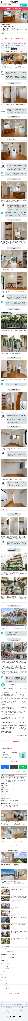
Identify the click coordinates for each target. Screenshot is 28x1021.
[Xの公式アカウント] (17, 1016)
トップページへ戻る (14, 993)
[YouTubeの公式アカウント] (14, 1016)
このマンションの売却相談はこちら (14, 38)
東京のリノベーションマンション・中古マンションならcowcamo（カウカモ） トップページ (14, 1005)
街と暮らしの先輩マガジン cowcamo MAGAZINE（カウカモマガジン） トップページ (14, 1001)
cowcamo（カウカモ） (21, 45)
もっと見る (14, 845)
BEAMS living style (5, 966)
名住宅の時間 (3, 977)
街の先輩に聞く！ (4, 948)
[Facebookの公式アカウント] (20, 1016)
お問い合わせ (21, 1010)
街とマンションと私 (5, 963)
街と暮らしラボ (4, 974)
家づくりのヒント (4, 980)
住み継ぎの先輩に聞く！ (6, 968)
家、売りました (4, 983)
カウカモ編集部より (5, 988)
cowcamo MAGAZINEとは (7, 1007)
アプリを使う (23, 5)
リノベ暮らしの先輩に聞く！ (7, 951)
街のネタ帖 (3, 971)
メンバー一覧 (21, 1007)
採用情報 (7, 1010)
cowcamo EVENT (4, 960)
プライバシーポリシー (7, 1012)
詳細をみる (13, 761)
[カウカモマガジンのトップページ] (14, 1)
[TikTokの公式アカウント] (11, 1016)
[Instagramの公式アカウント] (8, 1016)
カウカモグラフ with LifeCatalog (7, 957)
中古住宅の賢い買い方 (5, 985)
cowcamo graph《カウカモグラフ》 (8, 954)
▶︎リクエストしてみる (6, 732)
